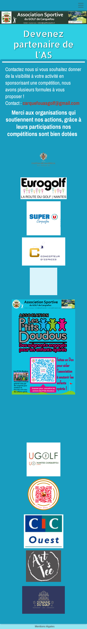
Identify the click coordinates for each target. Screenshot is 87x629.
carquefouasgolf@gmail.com (51, 103)
